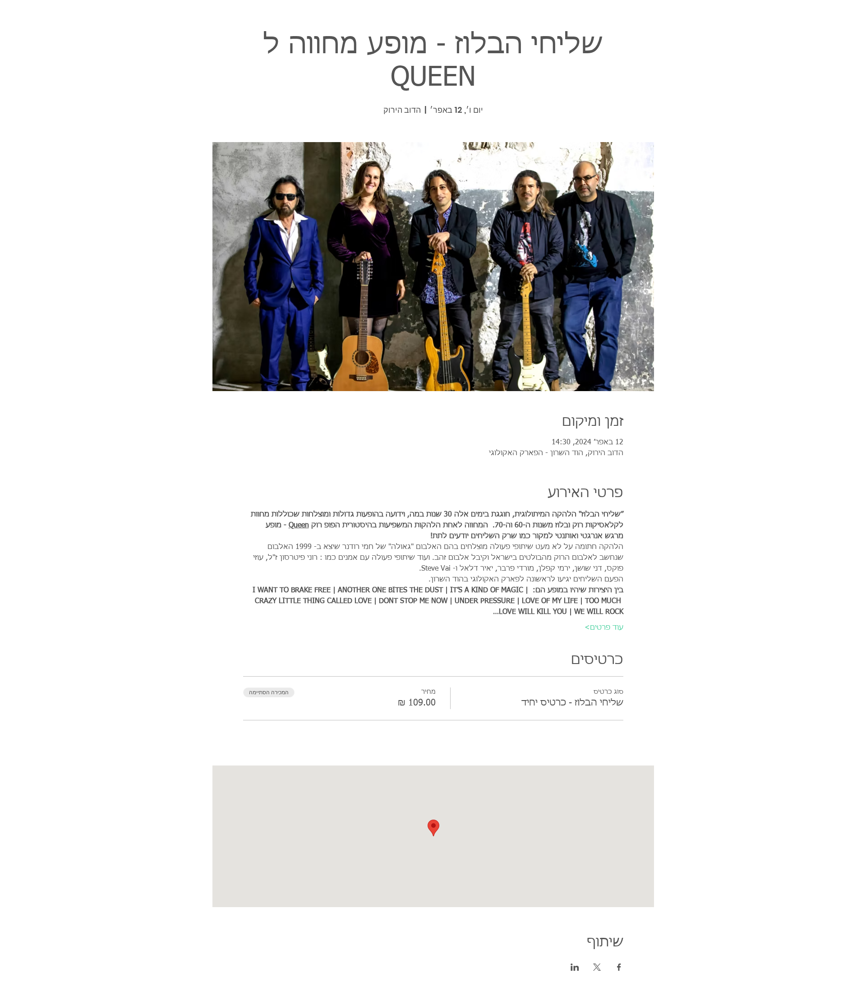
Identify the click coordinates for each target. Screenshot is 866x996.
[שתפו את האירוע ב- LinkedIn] (575, 967)
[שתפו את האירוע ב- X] (597, 967)
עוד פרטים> (604, 628)
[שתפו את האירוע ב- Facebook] (619, 967)
